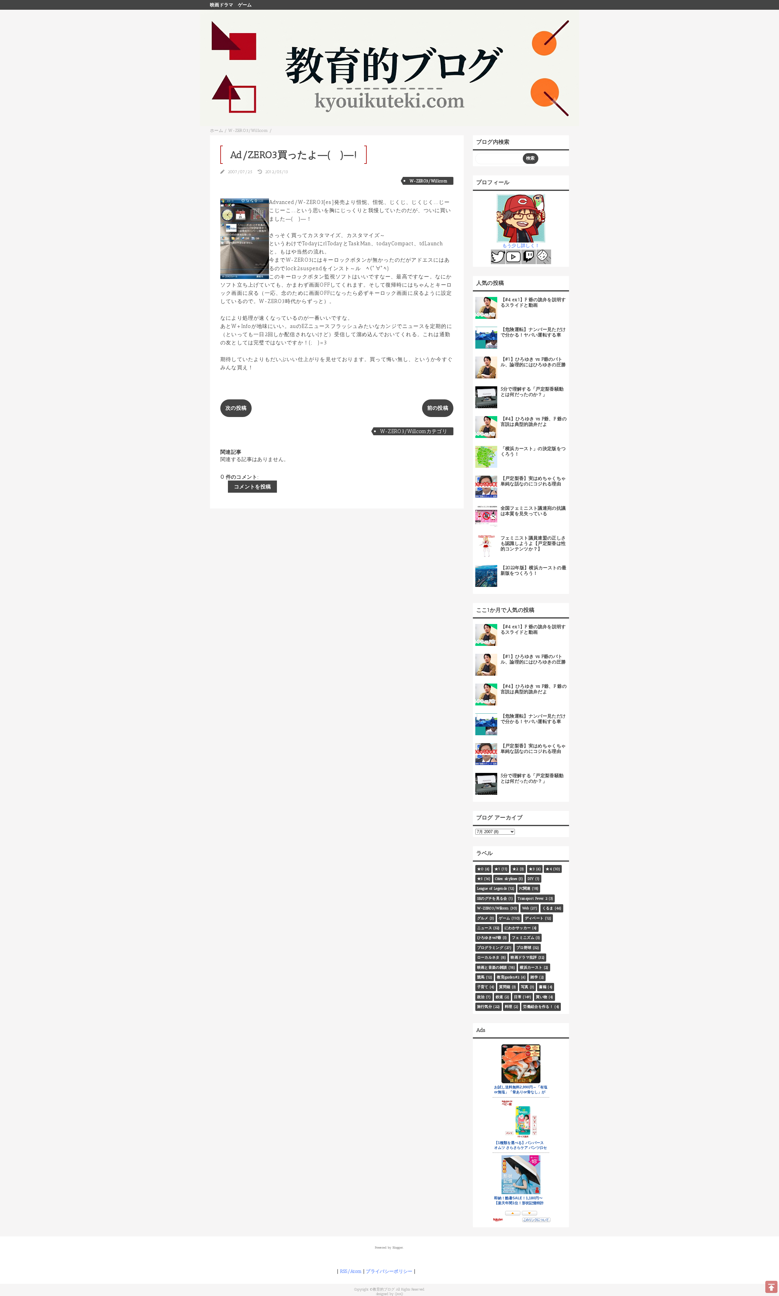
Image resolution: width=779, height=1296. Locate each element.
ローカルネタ (488, 957)
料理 (508, 1007)
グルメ (482, 918)
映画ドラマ (221, 5)
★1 (497, 869)
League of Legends (492, 888)
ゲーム (245, 5)
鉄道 (499, 997)
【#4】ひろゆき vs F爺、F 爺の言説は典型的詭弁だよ (534, 421)
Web (525, 908)
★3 (532, 869)
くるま (548, 908)
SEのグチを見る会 (492, 898)
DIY (531, 879)
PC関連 (524, 888)
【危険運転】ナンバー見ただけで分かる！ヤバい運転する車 (533, 332)
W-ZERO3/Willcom (428, 180)
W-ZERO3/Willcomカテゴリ (413, 431)
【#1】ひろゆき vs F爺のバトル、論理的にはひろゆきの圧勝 (533, 362)
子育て (482, 987)
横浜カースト (531, 967)
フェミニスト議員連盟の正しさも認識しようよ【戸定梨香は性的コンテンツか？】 (533, 543)
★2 (515, 869)
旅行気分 (484, 1007)
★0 (480, 869)
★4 (549, 869)
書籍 (543, 987)
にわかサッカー (518, 928)
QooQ (399, 1294)
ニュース (484, 928)
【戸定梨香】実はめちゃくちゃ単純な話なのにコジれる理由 (533, 481)
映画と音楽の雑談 (492, 967)
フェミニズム (523, 938)
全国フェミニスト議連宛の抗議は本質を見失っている (533, 510)
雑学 (534, 977)
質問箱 (504, 987)
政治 (481, 997)
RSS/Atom (351, 1271)
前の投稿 (437, 408)
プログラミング (490, 948)
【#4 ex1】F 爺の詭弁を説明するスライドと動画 (533, 302)
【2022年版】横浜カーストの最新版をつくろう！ (533, 570)
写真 (525, 987)
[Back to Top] (771, 1287)
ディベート (534, 918)
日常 (518, 997)
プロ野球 (523, 948)
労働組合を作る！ (538, 1007)
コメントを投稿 (252, 487)
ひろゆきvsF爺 (489, 938)
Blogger (398, 1247)
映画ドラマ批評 (524, 957)
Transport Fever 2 (532, 898)
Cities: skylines (506, 879)
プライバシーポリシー (389, 1271)
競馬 (481, 977)
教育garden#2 (508, 977)
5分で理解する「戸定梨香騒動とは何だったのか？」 (532, 391)
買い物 (541, 997)
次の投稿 (235, 408)
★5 (480, 879)
